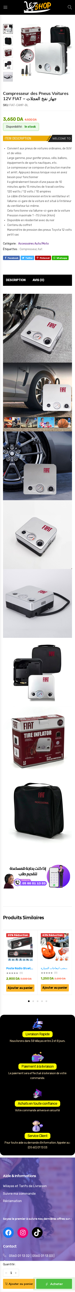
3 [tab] (37, 1001)
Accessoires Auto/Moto (33, 243)
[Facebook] (8, 1232)
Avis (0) (38, 280)
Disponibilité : (14, 126)
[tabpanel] (20, 962)
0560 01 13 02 (19, 1256)
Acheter (56, 1284)
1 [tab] (29, 1001)
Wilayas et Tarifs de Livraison (25, 1186)
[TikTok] (37, 1232)
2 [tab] (33, 1001)
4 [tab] (42, 1001)
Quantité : (9, 1264)
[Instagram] (22, 1232)
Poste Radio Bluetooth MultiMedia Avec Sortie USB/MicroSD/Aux (20, 968)
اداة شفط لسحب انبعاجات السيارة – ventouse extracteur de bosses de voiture (55, 968)
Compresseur (28, 249)
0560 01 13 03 (43, 1256)
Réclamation (12, 1201)
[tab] (16, 280)
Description (16, 280)
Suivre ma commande (19, 1193)
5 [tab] (46, 1001)
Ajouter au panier (21, 1284)
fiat (40, 249)
